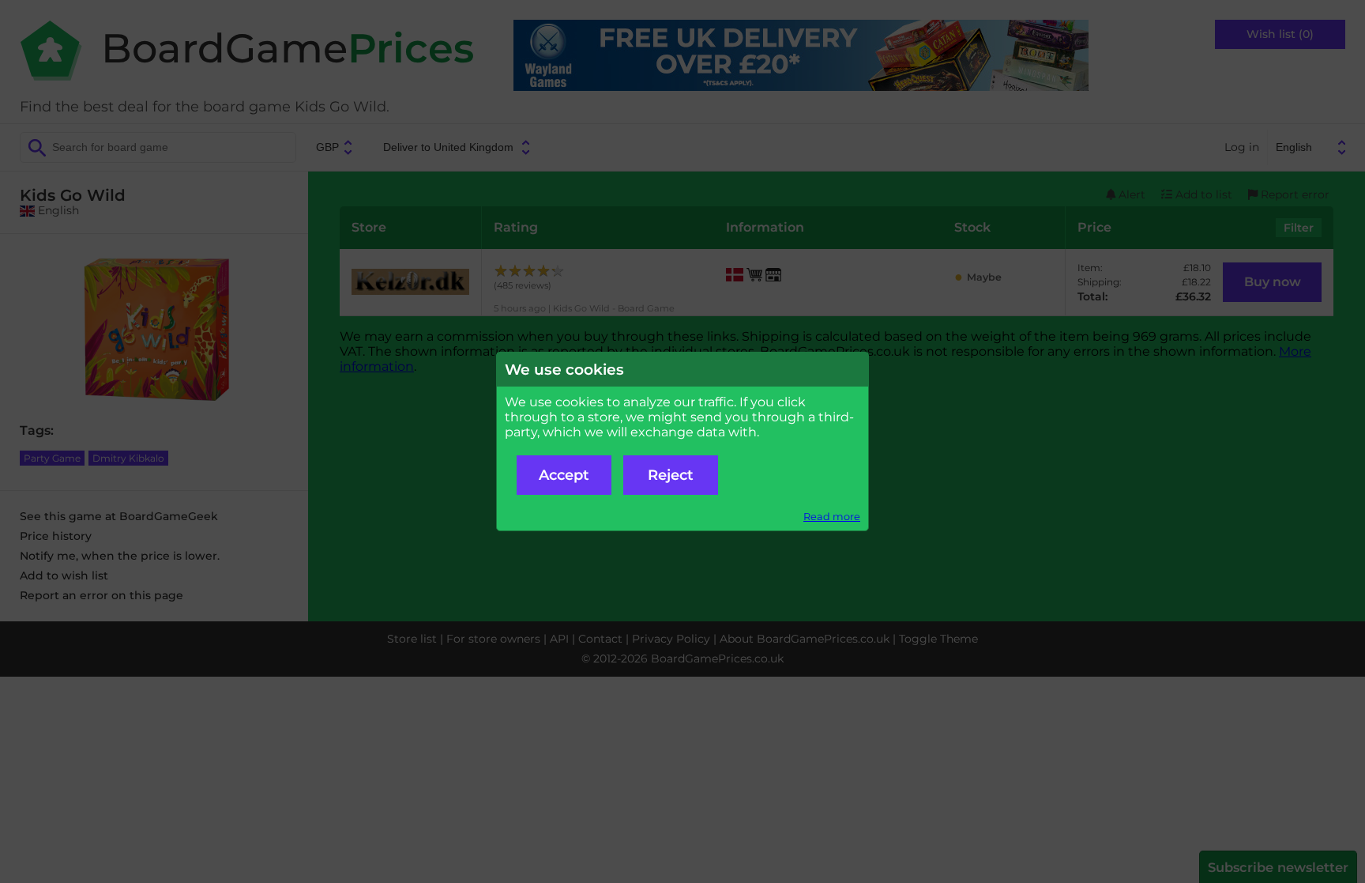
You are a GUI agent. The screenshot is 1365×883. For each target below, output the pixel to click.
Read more (831, 517)
